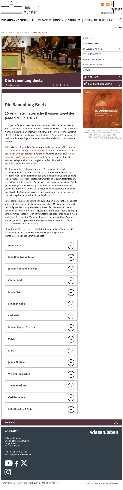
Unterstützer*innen (93, 59)
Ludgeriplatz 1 (11, 443)
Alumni (86, 70)
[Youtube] (8, 464)
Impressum (9, 483)
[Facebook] (16, 464)
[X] (24, 464)
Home (4, 33)
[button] (53, 85)
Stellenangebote (92, 54)
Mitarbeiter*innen (92, 49)
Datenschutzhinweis (28, 483)
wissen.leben (104, 432)
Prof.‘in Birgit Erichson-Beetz (43, 151)
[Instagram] (7, 473)
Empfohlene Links (100, 83)
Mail (35, 224)
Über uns (88, 38)
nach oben (10, 422)
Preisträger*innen (92, 65)
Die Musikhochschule (19, 33)
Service (93, 77)
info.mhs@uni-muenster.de (17, 454)
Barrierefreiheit (50, 483)
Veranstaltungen (50, 20)
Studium (74, 20)
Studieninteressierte (100, 20)
